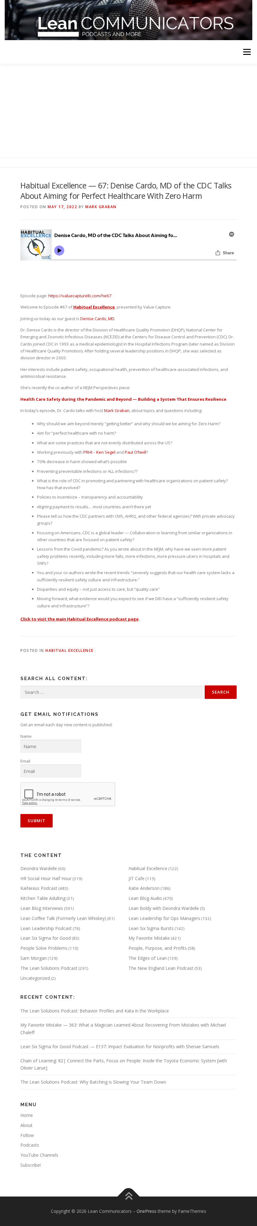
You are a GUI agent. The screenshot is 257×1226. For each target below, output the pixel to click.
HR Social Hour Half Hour (45, 878)
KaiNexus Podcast (38, 888)
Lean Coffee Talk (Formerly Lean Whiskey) (63, 918)
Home (26, 1115)
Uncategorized (35, 978)
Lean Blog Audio (145, 898)
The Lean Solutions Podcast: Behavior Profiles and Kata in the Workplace (94, 1011)
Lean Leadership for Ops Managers (164, 918)
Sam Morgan (33, 958)
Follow (27, 1135)
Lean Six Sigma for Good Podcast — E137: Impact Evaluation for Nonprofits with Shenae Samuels (119, 1046)
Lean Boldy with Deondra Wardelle (163, 908)
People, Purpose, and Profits (157, 948)
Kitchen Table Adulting (43, 898)
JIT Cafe (136, 878)
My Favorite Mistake (149, 938)
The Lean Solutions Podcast (48, 968)
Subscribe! (30, 1165)
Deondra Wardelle (38, 868)
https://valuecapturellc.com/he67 (80, 296)
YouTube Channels (39, 1155)
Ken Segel (105, 452)
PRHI (87, 452)
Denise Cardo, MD (97, 318)
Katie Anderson (144, 888)
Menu (246, 52)
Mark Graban (101, 206)
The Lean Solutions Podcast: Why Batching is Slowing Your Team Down (93, 1082)
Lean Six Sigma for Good (45, 938)
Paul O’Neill (135, 452)
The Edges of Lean (147, 958)
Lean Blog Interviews (41, 908)
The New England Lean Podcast (160, 968)
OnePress (146, 1211)
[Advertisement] (128, 111)
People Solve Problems (43, 948)
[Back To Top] (129, 1196)
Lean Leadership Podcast (46, 928)
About (26, 1125)
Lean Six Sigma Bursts (151, 928)
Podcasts (29, 1145)
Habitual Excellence (69, 650)
